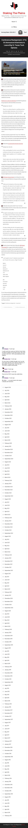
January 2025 (8, 446)
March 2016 (7, 775)
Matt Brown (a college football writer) (8, 100)
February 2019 (8, 666)
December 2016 (8, 747)
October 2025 (8, 418)
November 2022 (8, 527)
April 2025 (7, 437)
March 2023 (7, 514)
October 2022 (8, 530)
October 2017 (8, 716)
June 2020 (7, 617)
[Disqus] (14, 327)
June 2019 (7, 654)
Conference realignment (10, 303)
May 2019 (7, 657)
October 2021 (8, 567)
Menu (15, 27)
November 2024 (9, 452)
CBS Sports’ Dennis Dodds (8, 177)
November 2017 (8, 713)
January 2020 (8, 632)
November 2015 (8, 787)
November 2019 (8, 638)
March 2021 (7, 589)
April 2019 (7, 660)
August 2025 (8, 424)
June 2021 (7, 579)
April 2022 (7, 548)
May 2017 (7, 731)
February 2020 (8, 629)
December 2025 (9, 412)
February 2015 (8, 815)
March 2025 (7, 440)
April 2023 (7, 511)
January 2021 (8, 595)
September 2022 (9, 533)
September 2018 (9, 682)
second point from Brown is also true (15, 143)
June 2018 (7, 691)
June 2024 (7, 468)
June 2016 (7, 766)
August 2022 (8, 536)
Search (13, 21)
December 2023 (9, 486)
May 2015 (7, 806)
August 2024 (8, 461)
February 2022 (8, 555)
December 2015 (8, 784)
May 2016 (7, 769)
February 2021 (8, 592)
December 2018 (8, 672)
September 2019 (9, 645)
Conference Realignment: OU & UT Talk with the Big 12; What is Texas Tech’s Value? (8, 307)
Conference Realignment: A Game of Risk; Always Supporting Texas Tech (21, 307)
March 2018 (7, 700)
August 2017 (8, 722)
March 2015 (7, 812)
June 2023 (7, 505)
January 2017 (8, 744)
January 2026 (8, 409)
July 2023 (7, 502)
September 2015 (9, 794)
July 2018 (7, 688)
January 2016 (8, 781)
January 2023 (8, 520)
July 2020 (7, 614)
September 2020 (9, 607)
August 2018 (8, 685)
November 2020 (9, 601)
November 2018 (8, 676)
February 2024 (8, 480)
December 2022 (9, 524)
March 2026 (7, 402)
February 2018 (8, 704)
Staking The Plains (14, 13)
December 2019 (8, 635)
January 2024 (8, 483)
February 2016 (8, 778)
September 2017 (9, 719)
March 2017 (7, 738)
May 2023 (7, 508)
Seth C (12, 68)
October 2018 (8, 679)
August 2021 (8, 573)
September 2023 (9, 496)
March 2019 (7, 663)
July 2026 (7, 390)
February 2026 (8, 406)
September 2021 (9, 570)
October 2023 (8, 492)
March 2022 (7, 551)
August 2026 (8, 387)
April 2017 (7, 735)
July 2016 (7, 762)
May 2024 (7, 471)
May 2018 (7, 694)
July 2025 (7, 427)
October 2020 (8, 604)
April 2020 (7, 623)
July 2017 (7, 725)
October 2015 (8, 790)
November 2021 (8, 564)
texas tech (18, 303)
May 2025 (7, 434)
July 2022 (7, 539)
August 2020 (8, 610)
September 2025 (9, 421)
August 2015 (8, 797)
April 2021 (7, 586)
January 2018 (8, 707)
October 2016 (8, 753)
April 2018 (7, 697)
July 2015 (7, 800)
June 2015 (7, 803)
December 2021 (8, 561)
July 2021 (7, 576)
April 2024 (7, 474)
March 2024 (7, 477)
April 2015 (7, 809)
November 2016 (8, 750)
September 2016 (9, 756)
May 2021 (7, 582)
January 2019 (8, 669)
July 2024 (7, 465)
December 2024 (9, 449)
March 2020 (7, 626)
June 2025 (7, 430)
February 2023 (8, 517)
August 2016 (8, 759)
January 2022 (8, 558)
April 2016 (7, 772)
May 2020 (7, 620)
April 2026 (7, 399)
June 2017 (7, 728)
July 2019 (7, 651)
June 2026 (7, 393)
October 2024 (8, 455)
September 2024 (9, 458)
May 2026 (7, 396)
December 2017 (8, 710)
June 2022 (7, 542)
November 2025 (8, 415)
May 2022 (7, 545)
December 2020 (9, 598)
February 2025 (8, 443)
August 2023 (8, 499)
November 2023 (8, 489)
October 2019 (8, 641)
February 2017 (8, 741)
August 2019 (8, 648)
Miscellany (6, 65)
